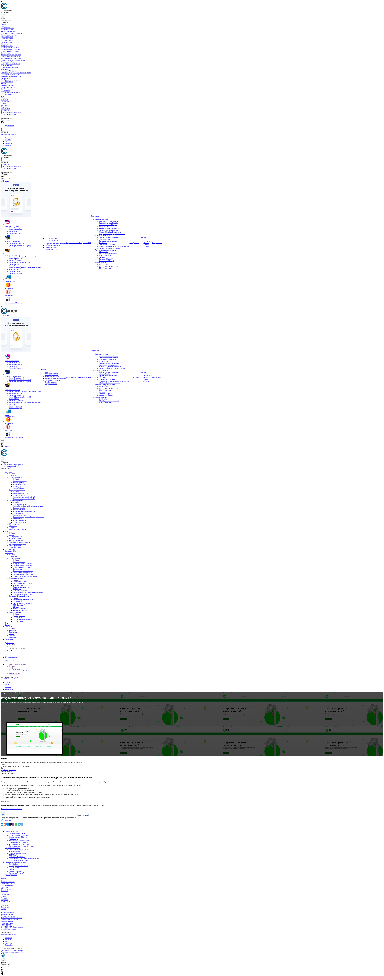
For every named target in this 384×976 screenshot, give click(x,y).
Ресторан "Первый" (15, 871)
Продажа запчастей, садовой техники (21, 846)
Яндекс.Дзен (9, 145)
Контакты (4, 898)
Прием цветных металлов (17, 853)
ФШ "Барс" (13, 855)
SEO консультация (7, 914)
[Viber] (13, 824)
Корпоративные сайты (20, 493)
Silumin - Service (14, 851)
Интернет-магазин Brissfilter (18, 835)
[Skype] (19, 824)
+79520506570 (6, 110)
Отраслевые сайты (7, 885)
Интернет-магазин (19, 562)
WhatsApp (8, 143)
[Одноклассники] (5, 824)
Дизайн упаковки (19, 616)
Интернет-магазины (19, 481)
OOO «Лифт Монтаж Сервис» (19, 860)
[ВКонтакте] (2, 824)
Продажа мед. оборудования (18, 842)
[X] (10, 824)
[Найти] (2, 16)
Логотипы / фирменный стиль (23, 599)
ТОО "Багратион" (15, 867)
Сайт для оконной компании (18, 849)
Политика (4, 905)
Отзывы (3, 896)
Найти (3, 960)
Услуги (11, 535)
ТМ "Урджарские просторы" (18, 866)
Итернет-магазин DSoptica (18, 837)
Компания (12, 630)
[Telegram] (21, 824)
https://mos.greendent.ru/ (8, 770)
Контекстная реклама (8, 916)
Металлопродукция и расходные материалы (24, 858)
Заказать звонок (14, 674)
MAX (7, 141)
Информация (5, 901)
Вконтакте (8, 138)
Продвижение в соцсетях (9, 919)
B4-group (12, 869)
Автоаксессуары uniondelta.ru (19, 840)
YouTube (8, 140)
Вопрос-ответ (5, 907)
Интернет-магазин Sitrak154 (18, 833)
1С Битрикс (5, 887)
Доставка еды (13, 839)
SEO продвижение (7, 912)
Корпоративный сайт (20, 581)
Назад (13, 474)
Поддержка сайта (7, 923)
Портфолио (13, 556)
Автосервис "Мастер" (16, 873)
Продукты (12, 475)
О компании (5, 894)
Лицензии (4, 900)
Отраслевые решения (20, 504)
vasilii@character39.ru (9, 134)
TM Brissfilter (13, 864)
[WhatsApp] (16, 824)
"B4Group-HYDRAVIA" (17, 857)
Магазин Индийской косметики (19, 844)
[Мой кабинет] (2, 444)
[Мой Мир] (7, 824)
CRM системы (6, 889)
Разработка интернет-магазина (11, 809)
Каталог (3, 878)
